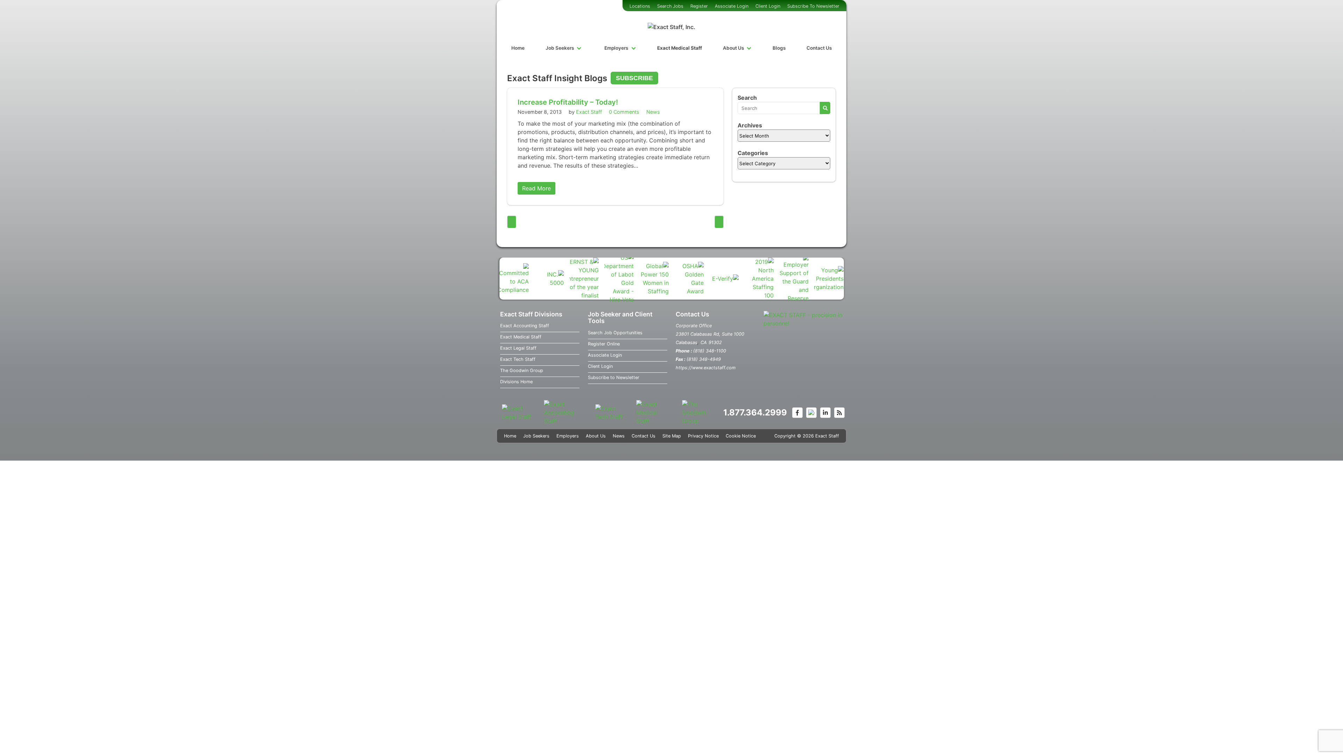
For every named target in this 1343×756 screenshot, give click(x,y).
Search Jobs (670, 6)
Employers (616, 48)
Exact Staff (589, 112)
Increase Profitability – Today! (568, 102)
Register (699, 6)
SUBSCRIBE (634, 78)
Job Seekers (560, 48)
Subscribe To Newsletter (813, 6)
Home (518, 48)
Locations (640, 6)
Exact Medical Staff (679, 48)
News (653, 112)
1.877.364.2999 (755, 412)
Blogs (779, 48)
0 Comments (624, 112)
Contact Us (819, 48)
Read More (536, 188)
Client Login (767, 6)
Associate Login (731, 6)
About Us (733, 48)
